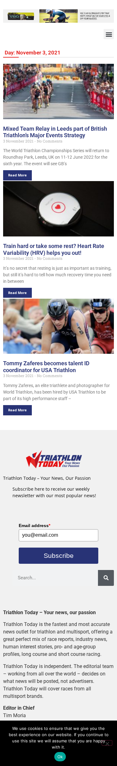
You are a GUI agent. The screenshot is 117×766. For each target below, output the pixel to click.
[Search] (106, 578)
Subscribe (59, 555)
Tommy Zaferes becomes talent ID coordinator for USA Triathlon (46, 366)
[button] (109, 34)
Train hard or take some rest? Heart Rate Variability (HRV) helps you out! (53, 249)
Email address (34, 525)
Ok (60, 756)
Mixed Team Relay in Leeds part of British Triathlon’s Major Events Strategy (55, 132)
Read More (17, 175)
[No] (107, 743)
